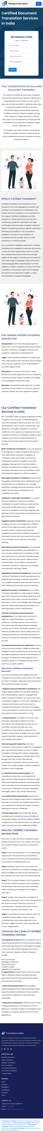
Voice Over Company (17, 1128)
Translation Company (9, 1121)
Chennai (23, 1121)
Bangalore (30, 1121)
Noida (37, 1123)
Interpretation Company (22, 1123)
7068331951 (24, 40)
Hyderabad (8, 1123)
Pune (3, 1123)
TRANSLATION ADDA (18, 3)
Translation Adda (14, 1033)
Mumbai (37, 1121)
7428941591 (11, 1106)
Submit (12, 69)
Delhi (18, 1121)
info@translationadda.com (15, 1109)
